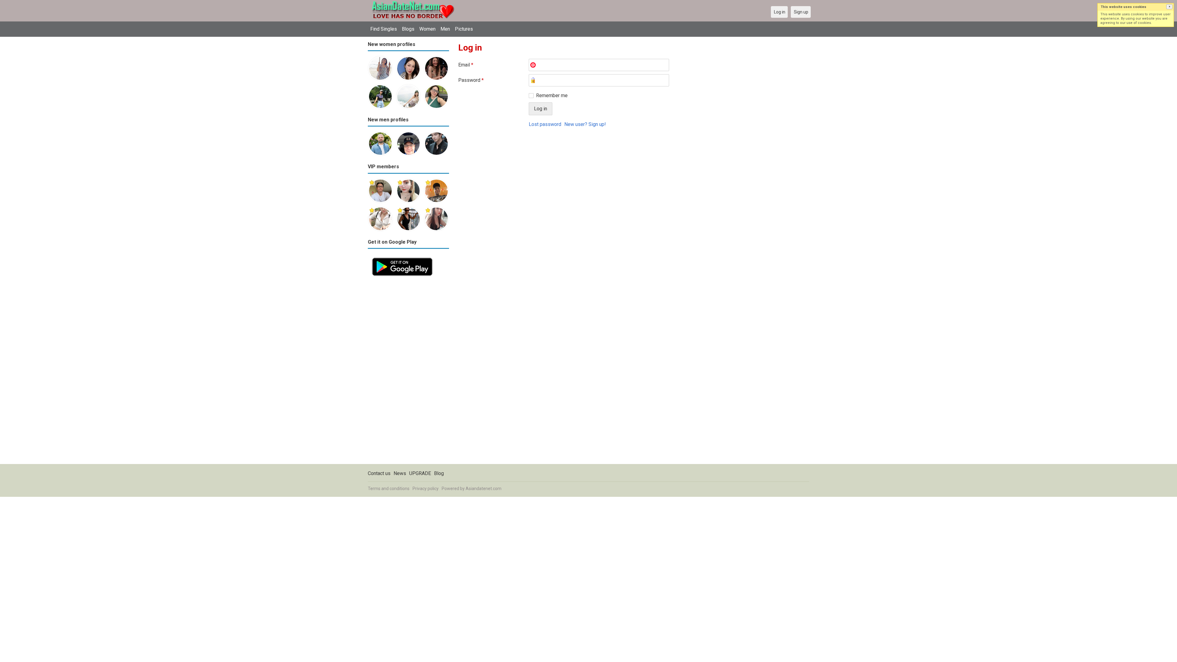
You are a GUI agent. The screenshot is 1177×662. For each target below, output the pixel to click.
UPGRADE (420, 473)
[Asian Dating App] (402, 257)
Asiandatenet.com (483, 488)
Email (465, 65)
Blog (439, 473)
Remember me (552, 95)
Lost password (545, 124)
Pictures (464, 29)
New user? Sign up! (585, 124)
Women (427, 29)
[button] (1169, 6)
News (400, 473)
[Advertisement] (408, 372)
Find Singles (383, 29)
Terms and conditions (388, 488)
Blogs (408, 29)
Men (445, 29)
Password (471, 80)
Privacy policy (426, 488)
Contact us (379, 473)
